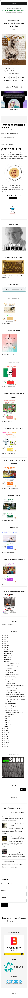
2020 (5, 647)
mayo (6, 718)
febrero (7, 724)
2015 (5, 734)
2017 (5, 730)
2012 (5, 740)
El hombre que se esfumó (12, 705)
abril (6, 720)
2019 (5, 649)
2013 (5, 738)
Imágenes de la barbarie (17, 850)
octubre (7, 655)
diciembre (8, 651)
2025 (5, 637)
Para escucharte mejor (11, 670)
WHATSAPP (8, 80)
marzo (7, 722)
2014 (5, 736)
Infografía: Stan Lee (10, 683)
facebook (5, 918)
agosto (7, 659)
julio (6, 661)
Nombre (3, 890)
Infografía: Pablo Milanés (12, 707)
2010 (5, 744)
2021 (5, 645)
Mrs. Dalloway (9, 682)
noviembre (8, 653)
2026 (5, 635)
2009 (5, 746)
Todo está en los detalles (11, 710)
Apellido (3, 897)
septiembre (8, 657)
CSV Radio (18, 921)
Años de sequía (9, 672)
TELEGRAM (21, 77)
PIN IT (16, 80)
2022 (5, 643)
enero (6, 726)
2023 (5, 641)
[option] (14, 101)
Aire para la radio (10, 676)
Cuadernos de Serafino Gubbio (13, 678)
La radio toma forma (10, 703)
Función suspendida (9, 861)
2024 (5, 639)
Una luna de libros (10, 680)
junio (6, 716)
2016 (5, 732)
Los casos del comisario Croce (13, 692)
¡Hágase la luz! (9, 709)
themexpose (17, 991)
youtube (11, 921)
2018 (5, 728)
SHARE (7, 77)
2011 (5, 742)
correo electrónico (21, 160)
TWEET (14, 77)
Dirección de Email (6, 884)
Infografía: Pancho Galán (12, 674)
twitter (14, 918)
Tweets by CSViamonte (8, 624)
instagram (23, 918)
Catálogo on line (20, 924)
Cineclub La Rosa (8, 924)
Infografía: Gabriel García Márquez (14, 694)
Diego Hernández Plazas (13, 20)
